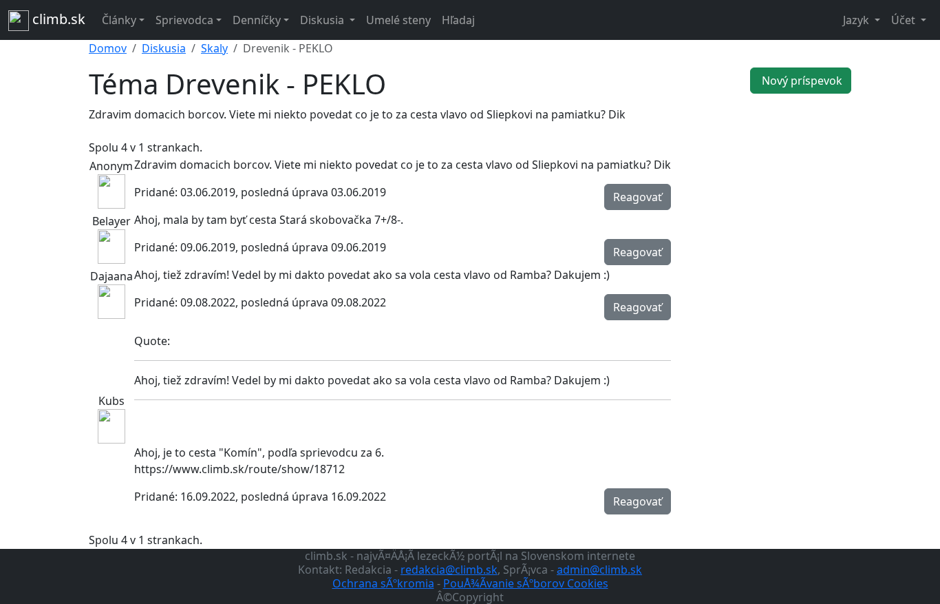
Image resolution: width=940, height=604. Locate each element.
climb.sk (57, 19)
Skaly (214, 48)
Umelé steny (398, 20)
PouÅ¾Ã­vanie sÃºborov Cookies (525, 583)
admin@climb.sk (599, 569)
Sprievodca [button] (184, 20)
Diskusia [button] (323, 20)
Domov (108, 48)
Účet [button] (904, 20)
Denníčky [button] (257, 20)
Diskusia (164, 48)
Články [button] (119, 20)
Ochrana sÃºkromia (383, 583)
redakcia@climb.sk (449, 569)
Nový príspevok (800, 80)
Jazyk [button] (857, 20)
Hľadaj (458, 20)
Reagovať (637, 197)
